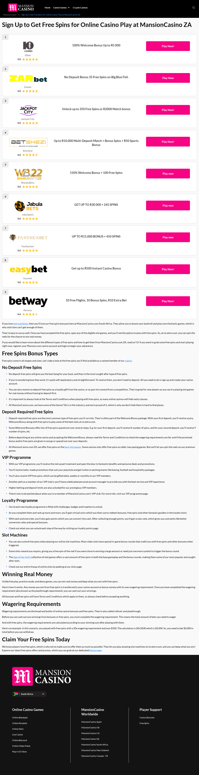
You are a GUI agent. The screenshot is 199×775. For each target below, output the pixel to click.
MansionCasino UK (90, 727)
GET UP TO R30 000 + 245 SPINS (96, 204)
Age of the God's (22, 557)
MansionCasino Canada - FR (94, 756)
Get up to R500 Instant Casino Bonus (96, 268)
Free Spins (144, 723)
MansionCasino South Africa (94, 744)
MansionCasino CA (90, 733)
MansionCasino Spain (91, 721)
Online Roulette (19, 723)
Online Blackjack (20, 717)
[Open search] (193, 7)
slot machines (20, 323)
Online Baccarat (19, 740)
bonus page (95, 650)
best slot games (73, 446)
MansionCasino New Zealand (95, 750)
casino (128, 360)
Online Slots (18, 729)
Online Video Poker (21, 746)
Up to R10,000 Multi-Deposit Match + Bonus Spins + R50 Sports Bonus (96, 143)
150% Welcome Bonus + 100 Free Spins (96, 173)
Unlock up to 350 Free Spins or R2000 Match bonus (96, 109)
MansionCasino (10, 15)
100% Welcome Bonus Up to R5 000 (96, 45)
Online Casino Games (27, 710)
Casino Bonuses (147, 717)
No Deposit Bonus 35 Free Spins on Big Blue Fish (96, 77)
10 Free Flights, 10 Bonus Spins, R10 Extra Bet (96, 300)
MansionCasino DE (90, 739)
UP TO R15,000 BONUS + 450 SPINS (96, 236)
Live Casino (17, 734)
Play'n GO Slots (19, 751)
